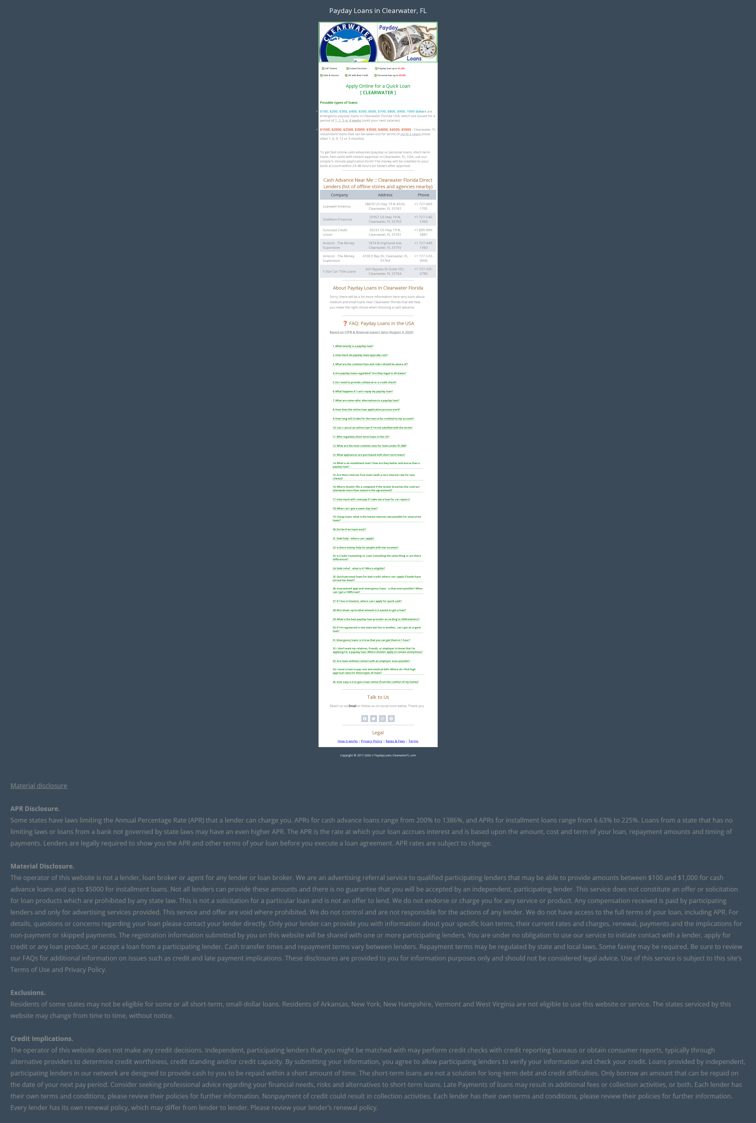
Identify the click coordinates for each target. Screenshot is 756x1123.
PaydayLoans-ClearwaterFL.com (395, 755)
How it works (348, 741)
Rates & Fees (395, 741)
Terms (413, 741)
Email (352, 706)
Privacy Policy (371, 741)
